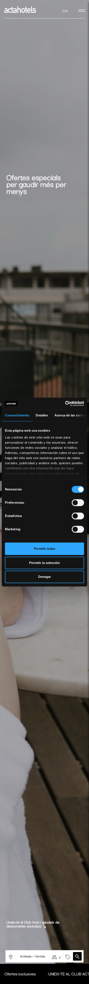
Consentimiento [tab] (17, 415)
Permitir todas (44, 548)
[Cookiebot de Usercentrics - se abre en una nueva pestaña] (65, 403)
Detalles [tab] (42, 415)
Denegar (44, 577)
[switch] (78, 502)
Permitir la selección (44, 563)
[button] (77, 956)
